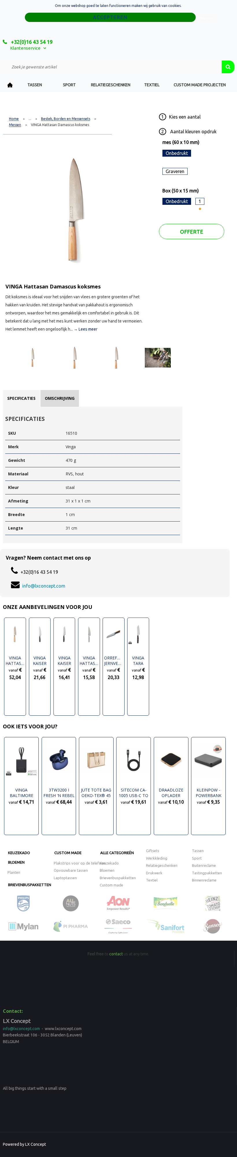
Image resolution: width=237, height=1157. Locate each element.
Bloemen (16, 862)
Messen (15, 125)
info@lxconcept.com (43, 585)
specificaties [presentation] (21, 398)
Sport (69, 84)
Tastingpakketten (207, 873)
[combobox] (112, 67)
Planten (14, 872)
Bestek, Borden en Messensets (65, 119)
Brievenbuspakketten (29, 885)
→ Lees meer (85, 329)
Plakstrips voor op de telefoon (79, 863)
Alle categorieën (117, 853)
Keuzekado (19, 853)
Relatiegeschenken (110, 84)
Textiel (152, 84)
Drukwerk (154, 873)
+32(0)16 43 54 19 (31, 42)
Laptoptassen (65, 878)
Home (10, 85)
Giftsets (152, 851)
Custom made (68, 853)
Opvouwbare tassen (71, 870)
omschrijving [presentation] (60, 398)
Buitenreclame (204, 865)
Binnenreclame (204, 880)
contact (116, 954)
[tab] (21, 398)
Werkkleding (156, 858)
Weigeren (205, 18)
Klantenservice (25, 48)
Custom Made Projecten (200, 84)
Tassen (34, 84)
